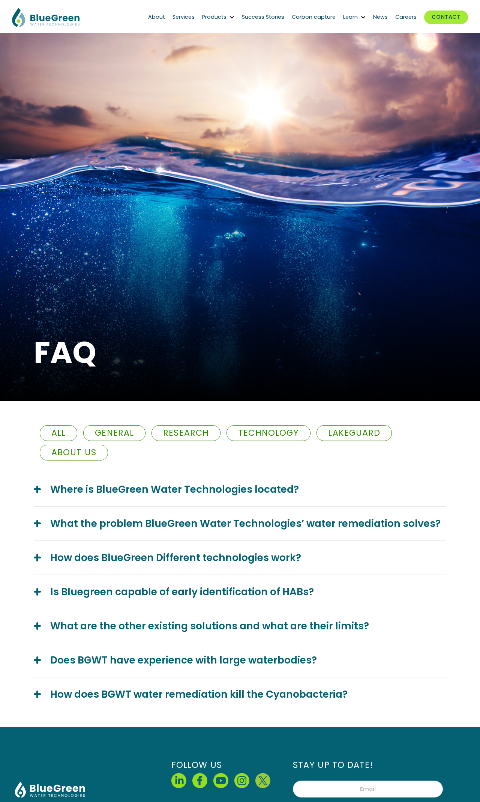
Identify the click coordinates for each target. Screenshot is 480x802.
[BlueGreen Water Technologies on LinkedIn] (178, 780)
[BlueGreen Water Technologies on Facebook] (199, 780)
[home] (68, 17)
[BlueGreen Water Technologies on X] (262, 780)
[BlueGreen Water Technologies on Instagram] (241, 780)
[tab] (58, 433)
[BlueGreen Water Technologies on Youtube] (220, 780)
